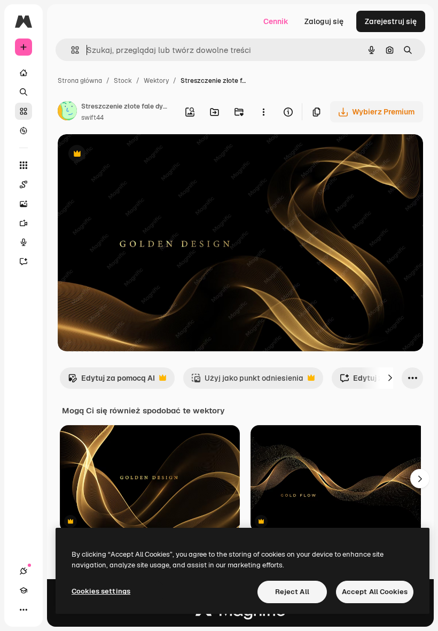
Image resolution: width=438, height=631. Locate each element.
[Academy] (23, 590)
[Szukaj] (23, 92)
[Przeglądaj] (23, 130)
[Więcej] (23, 609)
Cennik (275, 21)
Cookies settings (101, 591)
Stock (123, 80)
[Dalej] (390, 378)
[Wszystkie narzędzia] (23, 165)
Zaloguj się (323, 21)
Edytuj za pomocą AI (111, 381)
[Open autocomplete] (70, 50)
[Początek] (23, 72)
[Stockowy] (23, 111)
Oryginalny (131, 155)
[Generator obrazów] (23, 203)
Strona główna (80, 80)
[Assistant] (23, 261)
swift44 (92, 117)
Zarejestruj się (391, 21)
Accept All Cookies (375, 591)
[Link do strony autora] (67, 112)
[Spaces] (23, 184)
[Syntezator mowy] (23, 242)
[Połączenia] (23, 571)
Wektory (156, 80)
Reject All (292, 591)
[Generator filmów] (23, 223)
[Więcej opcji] (263, 111)
